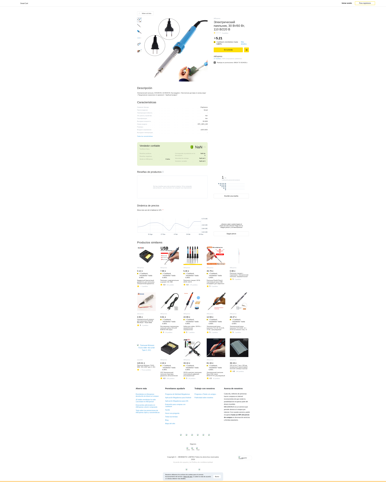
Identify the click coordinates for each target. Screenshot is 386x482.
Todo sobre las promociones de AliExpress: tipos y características (148, 411)
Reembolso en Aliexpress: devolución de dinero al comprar (147, 395)
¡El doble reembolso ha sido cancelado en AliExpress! (146, 400)
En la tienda (228, 50)
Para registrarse (365, 3)
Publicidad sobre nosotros (204, 397)
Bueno (217, 476)
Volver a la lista (146, 13)
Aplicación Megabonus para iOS (176, 401)
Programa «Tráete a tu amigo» (205, 394)
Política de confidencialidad (202, 462)
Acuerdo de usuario (180, 462)
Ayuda (167, 410)
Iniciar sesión (347, 3)
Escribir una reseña (231, 196)
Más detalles (244, 43)
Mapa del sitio (170, 423)
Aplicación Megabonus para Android (178, 397)
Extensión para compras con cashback (175, 405)
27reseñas (217, 58)
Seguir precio (231, 234)
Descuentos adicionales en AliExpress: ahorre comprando (146, 406)
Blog (166, 420)
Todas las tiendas (171, 417)
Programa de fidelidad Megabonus (177, 394)
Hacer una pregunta (172, 413)
